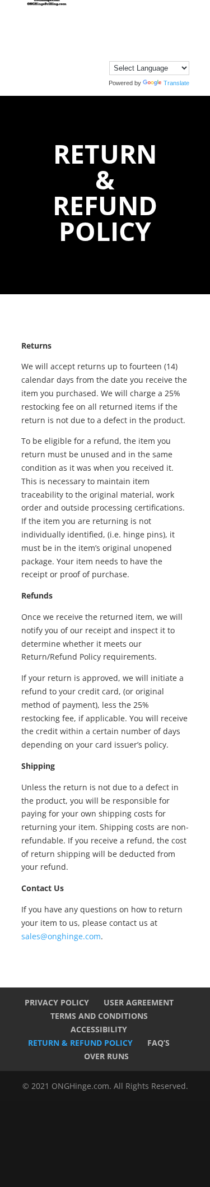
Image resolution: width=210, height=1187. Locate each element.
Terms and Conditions (99, 1015)
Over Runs (106, 1056)
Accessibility (99, 1029)
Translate (176, 83)
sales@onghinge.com (61, 936)
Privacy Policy (57, 1002)
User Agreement (139, 1002)
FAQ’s (158, 1042)
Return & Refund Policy (80, 1042)
